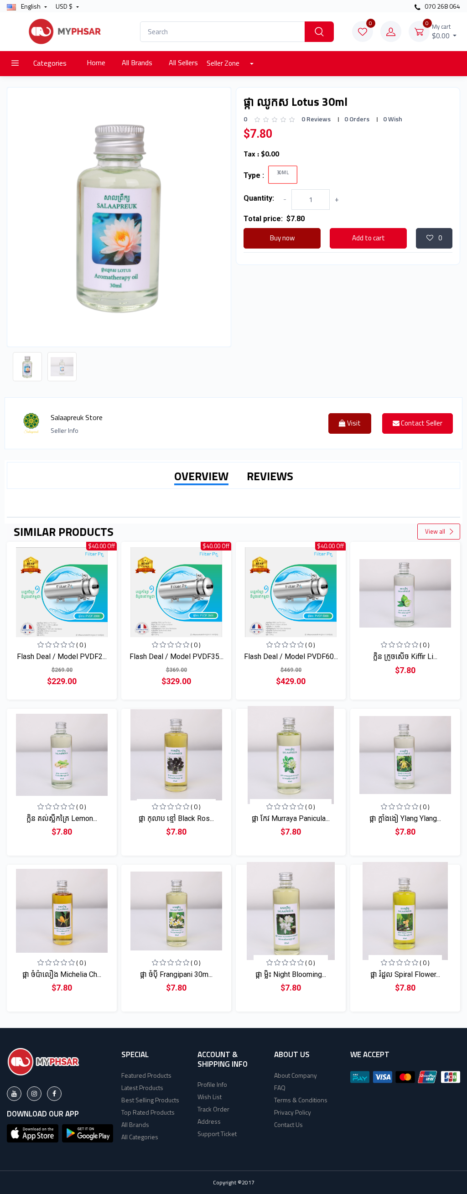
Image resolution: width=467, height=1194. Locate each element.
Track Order (213, 1109)
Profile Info (212, 1084)
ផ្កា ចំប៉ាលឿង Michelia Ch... (61, 974)
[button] (32, 1132)
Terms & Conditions (300, 1100)
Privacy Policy (292, 1112)
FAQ (279, 1087)
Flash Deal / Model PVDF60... (291, 656)
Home (96, 62)
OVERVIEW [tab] (201, 476)
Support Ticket (217, 1133)
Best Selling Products (150, 1100)
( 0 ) (81, 644)
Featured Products (146, 1075)
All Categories (139, 1137)
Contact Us (288, 1124)
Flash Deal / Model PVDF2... (62, 656)
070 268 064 (441, 6)
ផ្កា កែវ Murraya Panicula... (291, 818)
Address (209, 1121)
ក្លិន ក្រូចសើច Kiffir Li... (405, 656)
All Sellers (183, 62)
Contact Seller (421, 423)
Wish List (209, 1096)
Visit (353, 423)
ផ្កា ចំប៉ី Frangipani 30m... (176, 974)
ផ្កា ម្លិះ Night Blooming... (290, 974)
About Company (295, 1075)
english (31, 6)
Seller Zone (224, 63)
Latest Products (142, 1087)
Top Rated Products (148, 1112)
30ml (283, 173)
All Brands (137, 62)
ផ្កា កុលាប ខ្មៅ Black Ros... (176, 818)
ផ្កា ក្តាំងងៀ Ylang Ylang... (405, 818)
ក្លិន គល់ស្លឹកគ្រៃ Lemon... (61, 818)
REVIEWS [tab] (270, 476)
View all (435, 531)
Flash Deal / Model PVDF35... (176, 656)
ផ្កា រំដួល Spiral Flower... (405, 974)
